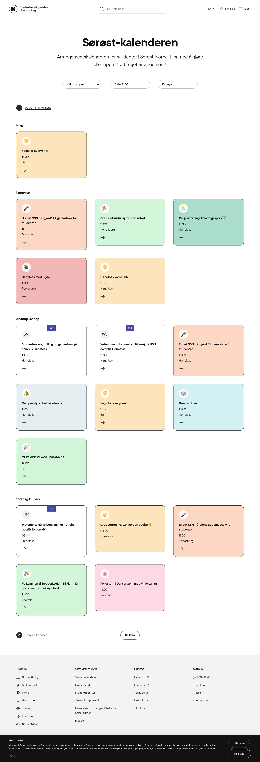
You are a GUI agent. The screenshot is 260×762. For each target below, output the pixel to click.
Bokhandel (28, 700)
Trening (26, 708)
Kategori (167, 84)
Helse (25, 692)
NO (209, 8)
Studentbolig (30, 677)
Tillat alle (239, 743)
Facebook (140, 677)
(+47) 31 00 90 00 (203, 677)
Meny (247, 8)
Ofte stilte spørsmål (87, 700)
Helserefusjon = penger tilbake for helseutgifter (95, 710)
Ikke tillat (239, 753)
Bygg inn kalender (36, 635)
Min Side (230, 8)
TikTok (138, 708)
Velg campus (75, 84)
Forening (27, 716)
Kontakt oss (200, 685)
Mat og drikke (30, 685)
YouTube (139, 692)
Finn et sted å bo (85, 685)
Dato (121, 84)
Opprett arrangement (38, 107)
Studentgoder (30, 724)
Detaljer (13, 756)
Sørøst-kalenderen (86, 677)
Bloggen (80, 720)
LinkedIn (139, 700)
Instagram (140, 685)
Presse (197, 692)
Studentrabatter (85, 692)
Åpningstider (201, 700)
